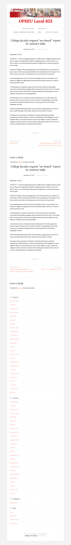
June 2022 (12, 305)
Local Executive (28, 28)
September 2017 (14, 339)
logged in (20, 162)
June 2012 (12, 385)
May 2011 (12, 392)
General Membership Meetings (23, 32)
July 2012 (12, 381)
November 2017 (14, 331)
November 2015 (14, 362)
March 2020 (13, 316)
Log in (11, 512)
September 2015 (14, 366)
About (39, 32)
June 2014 (12, 369)
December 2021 (14, 312)
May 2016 (12, 358)
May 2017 (12, 350)
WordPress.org (14, 523)
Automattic (41, 535)
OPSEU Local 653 (35, 21)
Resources (42, 28)
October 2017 (14, 335)
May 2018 (12, 324)
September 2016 (14, 354)
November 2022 (14, 301)
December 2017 (14, 327)
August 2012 (13, 377)
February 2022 (14, 308)
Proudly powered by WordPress (35, 534)
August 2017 (13, 343)
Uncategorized (14, 502)
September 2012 (14, 373)
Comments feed (14, 519)
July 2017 (12, 346)
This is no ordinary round (51, 268)
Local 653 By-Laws (51, 32)
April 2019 (12, 320)
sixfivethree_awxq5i (42, 49)
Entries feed (13, 516)
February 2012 (14, 388)
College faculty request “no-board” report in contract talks (49, 143)
